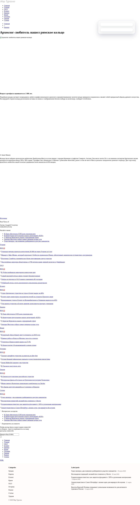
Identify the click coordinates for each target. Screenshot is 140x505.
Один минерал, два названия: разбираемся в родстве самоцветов (26, 241)
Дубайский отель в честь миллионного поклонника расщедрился (24, 283)
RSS (1, 248)
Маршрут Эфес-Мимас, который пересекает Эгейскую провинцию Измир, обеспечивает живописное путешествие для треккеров (46, 255)
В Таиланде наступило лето (11, 366)
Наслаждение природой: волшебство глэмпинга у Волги (21, 401)
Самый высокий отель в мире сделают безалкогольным (20, 276)
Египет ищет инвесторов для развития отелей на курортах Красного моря (27, 297)
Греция (6, 18)
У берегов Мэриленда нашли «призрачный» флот (21, 237)
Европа (6, 13)
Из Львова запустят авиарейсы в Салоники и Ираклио (20, 387)
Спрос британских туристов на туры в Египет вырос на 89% (22, 293)
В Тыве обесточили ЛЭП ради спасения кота (19, 234)
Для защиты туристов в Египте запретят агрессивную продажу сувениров (27, 304)
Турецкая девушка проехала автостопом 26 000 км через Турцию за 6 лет (26, 251)
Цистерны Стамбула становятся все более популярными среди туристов (26, 258)
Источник (3, 218)
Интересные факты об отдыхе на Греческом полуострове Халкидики (25, 380)
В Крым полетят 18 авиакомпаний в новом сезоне (18, 345)
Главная (7, 5)
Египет (6, 11)
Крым (6, 15)
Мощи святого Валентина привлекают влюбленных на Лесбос (23, 383)
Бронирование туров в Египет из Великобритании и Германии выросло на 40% (29, 300)
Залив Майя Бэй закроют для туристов (14, 363)
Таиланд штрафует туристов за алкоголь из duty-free (19, 356)
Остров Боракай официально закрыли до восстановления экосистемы (25, 359)
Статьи (6, 20)
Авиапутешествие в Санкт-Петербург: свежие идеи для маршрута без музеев (28, 408)
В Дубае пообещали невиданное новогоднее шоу (18, 272)
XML (2, 460)
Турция (6, 7)
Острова (7, 16)
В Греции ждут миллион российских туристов (17, 376)
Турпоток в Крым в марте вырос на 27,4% (16, 342)
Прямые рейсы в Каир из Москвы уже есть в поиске (19, 338)
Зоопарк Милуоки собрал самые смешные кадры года (23, 239)
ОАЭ (6, 9)
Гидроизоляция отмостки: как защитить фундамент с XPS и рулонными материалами (31, 404)
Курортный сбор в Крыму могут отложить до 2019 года (20, 335)
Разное (6, 455)
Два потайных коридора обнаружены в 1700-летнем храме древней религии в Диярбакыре (33, 262)
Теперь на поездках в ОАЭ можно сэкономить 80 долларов (21, 279)
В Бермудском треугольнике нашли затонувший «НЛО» (23, 236)
